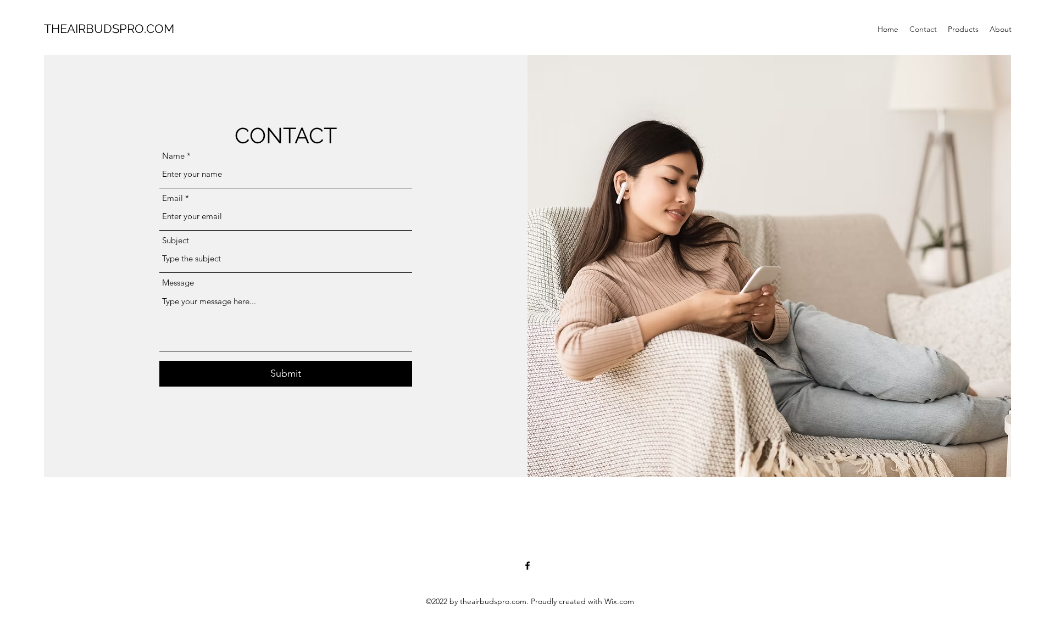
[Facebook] (527, 565)
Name (173, 156)
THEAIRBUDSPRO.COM (109, 28)
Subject (175, 240)
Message (178, 282)
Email (172, 198)
